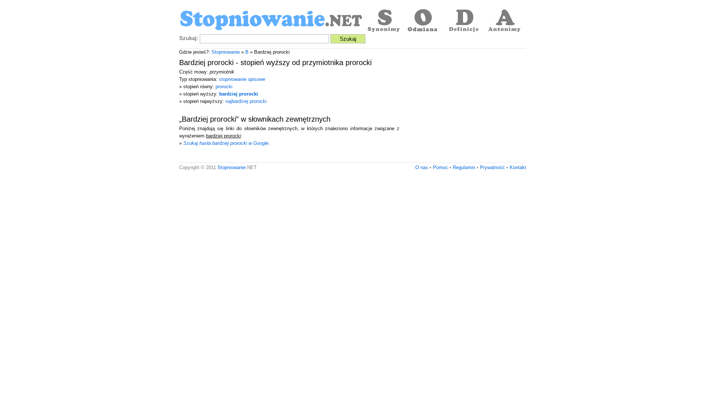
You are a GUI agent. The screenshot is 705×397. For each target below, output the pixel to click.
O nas (421, 167)
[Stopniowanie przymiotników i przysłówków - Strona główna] (271, 21)
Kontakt (518, 167)
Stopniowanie (226, 52)
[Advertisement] (464, 107)
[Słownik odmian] (423, 21)
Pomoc (440, 167)
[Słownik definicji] (464, 21)
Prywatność (492, 167)
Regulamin (464, 167)
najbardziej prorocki (246, 101)
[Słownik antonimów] (504, 21)
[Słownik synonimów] (383, 21)
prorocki (224, 86)
